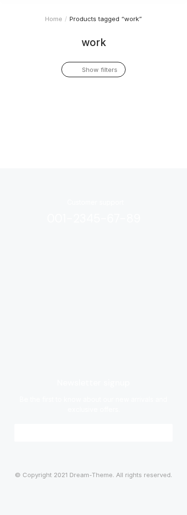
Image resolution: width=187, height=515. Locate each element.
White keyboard (126, 110)
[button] (93, 433)
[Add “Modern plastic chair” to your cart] (74, 86)
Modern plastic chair (46, 110)
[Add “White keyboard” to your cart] (160, 86)
